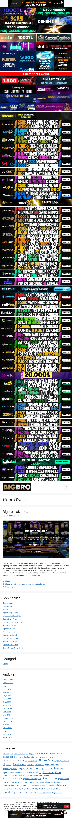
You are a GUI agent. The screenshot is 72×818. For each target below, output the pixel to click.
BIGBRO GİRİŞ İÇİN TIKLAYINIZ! (36, 74)
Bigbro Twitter (63, 779)
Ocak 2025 (7, 702)
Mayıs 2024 (7, 728)
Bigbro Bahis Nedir (10, 632)
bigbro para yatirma (31, 773)
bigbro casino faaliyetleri (25, 757)
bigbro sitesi (27, 775)
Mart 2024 (7, 734)
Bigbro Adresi (8, 603)
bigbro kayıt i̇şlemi (10, 769)
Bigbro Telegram (12, 778)
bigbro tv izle (49, 778)
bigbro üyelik (57, 793)
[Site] (36, 124)
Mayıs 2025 (7, 696)
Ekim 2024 (7, 712)
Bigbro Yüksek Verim (10, 645)
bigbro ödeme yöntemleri (31, 785)
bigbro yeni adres (27, 782)
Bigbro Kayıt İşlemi (10, 635)
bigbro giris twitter (13, 760)
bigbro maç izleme (51, 768)
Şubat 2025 (7, 699)
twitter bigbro (28, 792)
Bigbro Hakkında (15, 512)
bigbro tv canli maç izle (32, 779)
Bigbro (7, 581)
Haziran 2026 (8, 683)
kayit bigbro (53, 788)
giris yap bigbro (22, 788)
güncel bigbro (38, 788)
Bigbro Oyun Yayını (10, 619)
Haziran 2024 (8, 725)
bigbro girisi (50, 757)
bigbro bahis (9, 757)
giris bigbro (60, 785)
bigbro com (40, 757)
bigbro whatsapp (11, 782)
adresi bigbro (8, 754)
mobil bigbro (11, 792)
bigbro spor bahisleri (41, 775)
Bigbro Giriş (7, 606)
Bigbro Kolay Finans (10, 613)
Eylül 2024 (7, 715)
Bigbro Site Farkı (9, 629)
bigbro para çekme (50, 772)
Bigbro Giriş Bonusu (10, 638)
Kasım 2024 (7, 708)
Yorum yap (9, 587)
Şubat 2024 (7, 737)
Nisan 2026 (7, 686)
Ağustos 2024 (8, 718)
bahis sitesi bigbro (21, 754)
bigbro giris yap (31, 761)
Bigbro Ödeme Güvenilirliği (13, 648)
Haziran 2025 (8, 692)
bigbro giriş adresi (61, 761)
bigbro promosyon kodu (12, 775)
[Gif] (36, 202)
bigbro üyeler (40, 584)
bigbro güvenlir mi (35, 764)
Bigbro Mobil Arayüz (10, 641)
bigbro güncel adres (14, 764)
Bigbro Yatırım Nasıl (10, 625)
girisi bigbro (7, 789)
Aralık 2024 (7, 705)
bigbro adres (41, 753)
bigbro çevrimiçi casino (12, 785)
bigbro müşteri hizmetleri (12, 773)
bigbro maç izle (28, 768)
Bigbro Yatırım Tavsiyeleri (12, 622)
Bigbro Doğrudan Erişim (12, 616)
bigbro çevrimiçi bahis (53, 782)
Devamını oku (36, 575)
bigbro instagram (52, 765)
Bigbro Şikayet (48, 785)
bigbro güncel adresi (13, 584)
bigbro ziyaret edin (39, 782)
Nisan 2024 (7, 731)
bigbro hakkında (28, 584)
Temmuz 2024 (8, 721)
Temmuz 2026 (8, 680)
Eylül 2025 (7, 689)
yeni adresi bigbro (44, 793)
